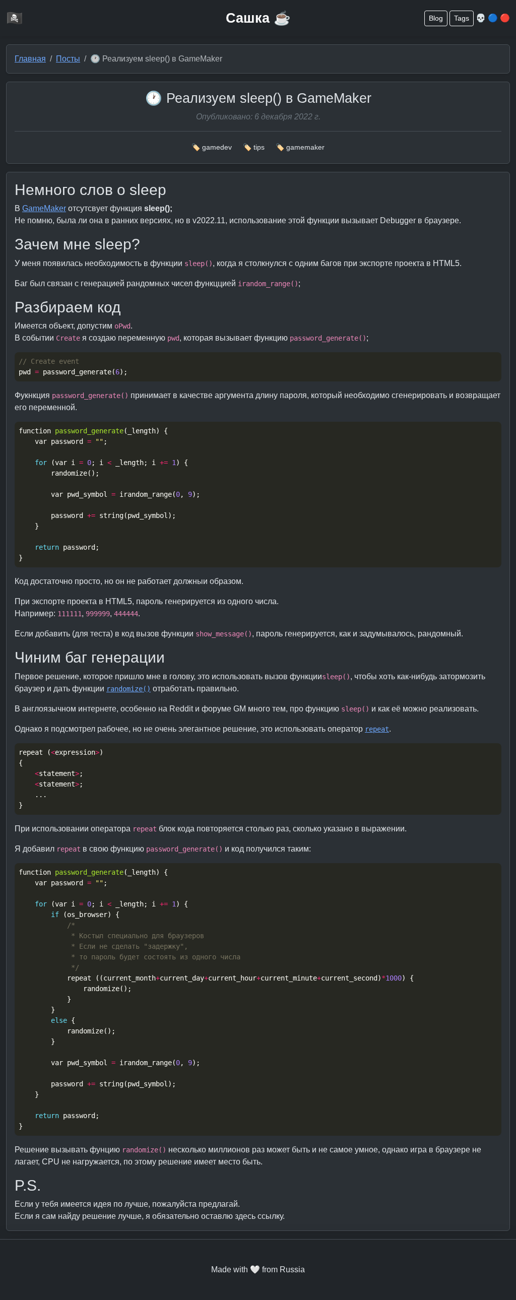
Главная (30, 58)
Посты (68, 58)
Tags (461, 18)
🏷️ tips (254, 147)
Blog (436, 18)
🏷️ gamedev (211, 147)
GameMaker (44, 208)
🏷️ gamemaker (300, 147)
